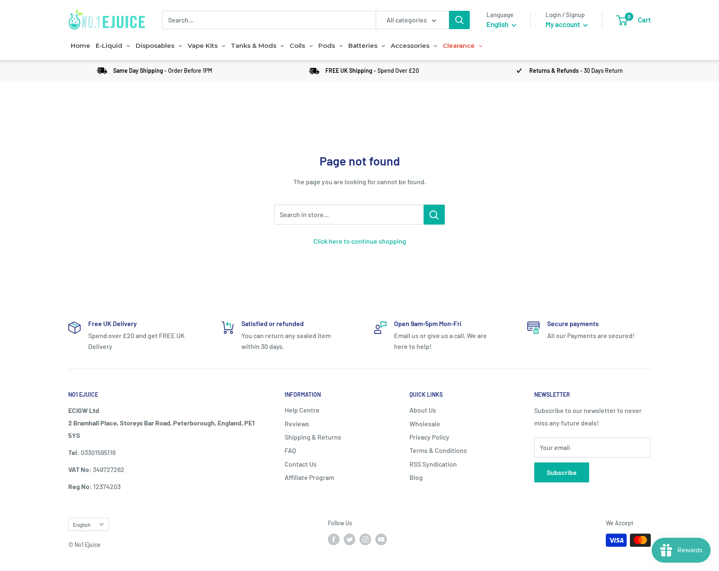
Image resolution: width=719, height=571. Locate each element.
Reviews (297, 424)
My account (563, 24)
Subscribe (562, 472)
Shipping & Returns (313, 437)
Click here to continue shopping (359, 241)
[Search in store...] (434, 215)
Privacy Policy (429, 437)
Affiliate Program (309, 477)
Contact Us (301, 464)
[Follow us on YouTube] (381, 539)
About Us (422, 410)
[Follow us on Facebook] (334, 539)
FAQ (290, 450)
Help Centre (302, 410)
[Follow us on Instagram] (365, 539)
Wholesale (424, 424)
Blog (416, 477)
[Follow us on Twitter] (349, 539)
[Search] (459, 20)
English (81, 524)
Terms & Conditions (438, 450)
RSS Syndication (433, 464)
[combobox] (269, 20)
